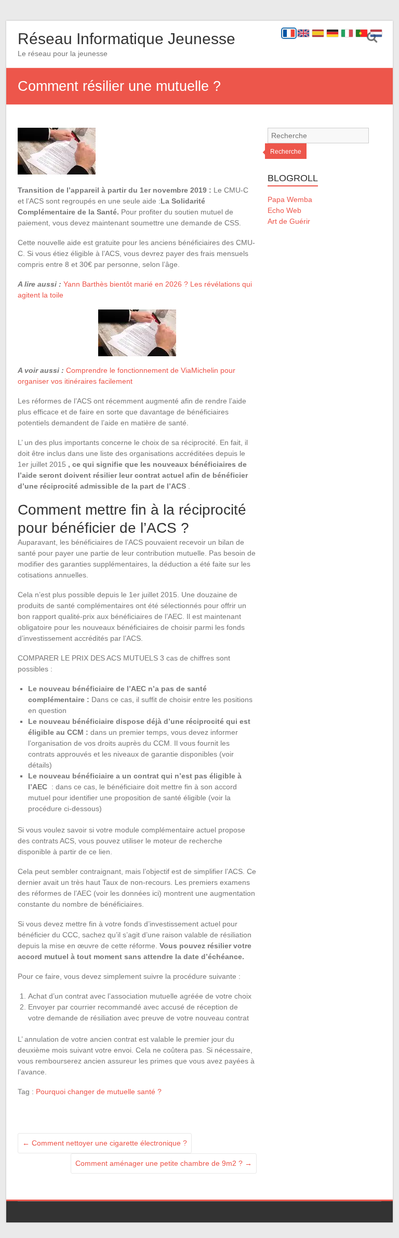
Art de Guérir (289, 221)
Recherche (285, 151)
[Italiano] (347, 33)
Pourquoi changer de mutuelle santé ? (99, 1091)
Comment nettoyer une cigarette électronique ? (104, 1143)
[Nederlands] (376, 33)
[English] (303, 33)
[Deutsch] (332, 33)
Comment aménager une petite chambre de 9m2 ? (163, 1163)
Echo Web (284, 210)
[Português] (361, 33)
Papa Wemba (290, 199)
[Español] (318, 33)
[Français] (289, 33)
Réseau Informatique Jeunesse (126, 38)
